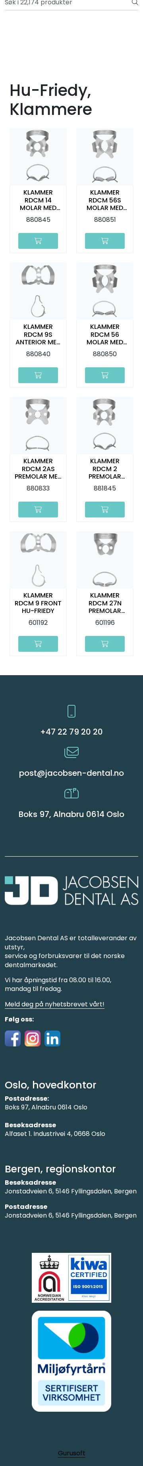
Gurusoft (71, 1453)
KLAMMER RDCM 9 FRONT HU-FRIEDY (38, 603)
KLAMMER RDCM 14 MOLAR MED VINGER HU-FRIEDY (38, 200)
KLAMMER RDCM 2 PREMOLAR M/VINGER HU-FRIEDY (105, 468)
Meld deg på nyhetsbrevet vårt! (54, 1004)
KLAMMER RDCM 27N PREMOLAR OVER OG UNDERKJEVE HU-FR (104, 603)
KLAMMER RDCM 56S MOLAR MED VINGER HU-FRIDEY (105, 200)
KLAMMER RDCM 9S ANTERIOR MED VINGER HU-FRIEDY (38, 334)
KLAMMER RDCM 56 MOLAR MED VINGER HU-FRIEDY (105, 334)
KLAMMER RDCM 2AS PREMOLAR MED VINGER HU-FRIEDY (38, 468)
